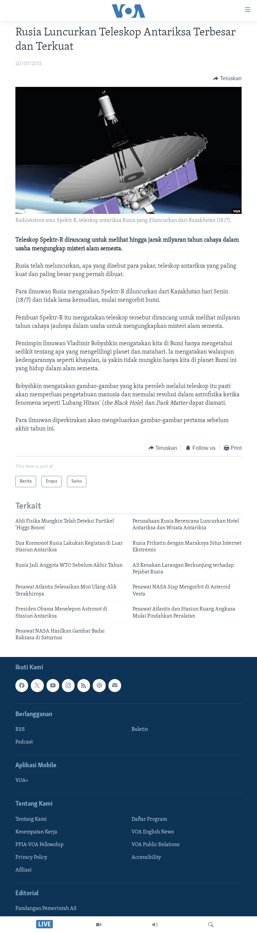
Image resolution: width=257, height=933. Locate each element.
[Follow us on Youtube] (53, 685)
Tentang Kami (31, 819)
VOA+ (21, 780)
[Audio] (155, 924)
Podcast (24, 742)
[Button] (227, 78)
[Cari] (211, 924)
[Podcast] (99, 685)
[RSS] (83, 685)
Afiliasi (23, 870)
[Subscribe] (114, 685)
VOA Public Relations (156, 844)
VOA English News (153, 832)
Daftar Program (149, 819)
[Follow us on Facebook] (21, 685)
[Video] (99, 924)
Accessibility (146, 857)
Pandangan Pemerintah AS (46, 908)
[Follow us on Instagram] (68, 685)
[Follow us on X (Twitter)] (37, 685)
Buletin (140, 729)
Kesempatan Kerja (36, 832)
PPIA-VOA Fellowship (39, 844)
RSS (20, 729)
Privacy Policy (31, 857)
